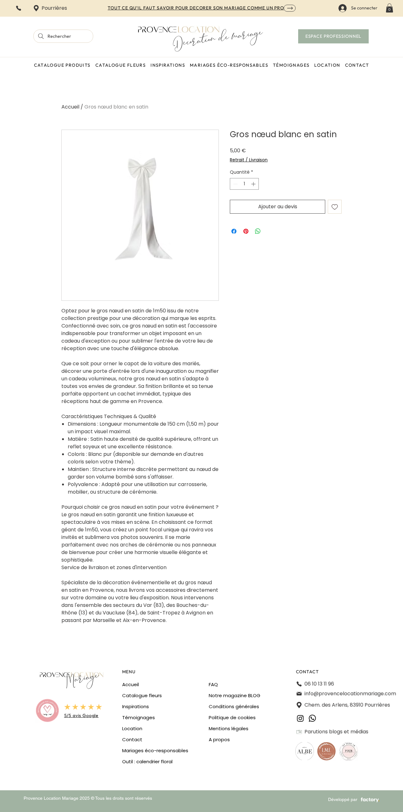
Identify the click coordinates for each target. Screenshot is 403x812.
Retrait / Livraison (249, 160)
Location (132, 728)
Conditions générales (234, 706)
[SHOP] (290, 8)
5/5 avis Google (81, 715)
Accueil (70, 106)
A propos (219, 739)
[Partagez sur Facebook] (234, 231)
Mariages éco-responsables (155, 750)
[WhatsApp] (312, 718)
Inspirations (135, 706)
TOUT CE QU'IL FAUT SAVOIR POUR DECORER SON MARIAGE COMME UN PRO (196, 8)
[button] (389, 8)
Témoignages (138, 717)
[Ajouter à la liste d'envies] (335, 207)
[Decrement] (235, 183)
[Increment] (254, 183)
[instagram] (300, 718)
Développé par (342, 799)
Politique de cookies (232, 717)
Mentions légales (228, 728)
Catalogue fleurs (142, 695)
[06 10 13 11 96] (19, 8)
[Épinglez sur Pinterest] (246, 231)
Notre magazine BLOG (234, 695)
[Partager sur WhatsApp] (258, 231)
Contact (132, 739)
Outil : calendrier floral (147, 761)
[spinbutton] (244, 183)
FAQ (213, 684)
